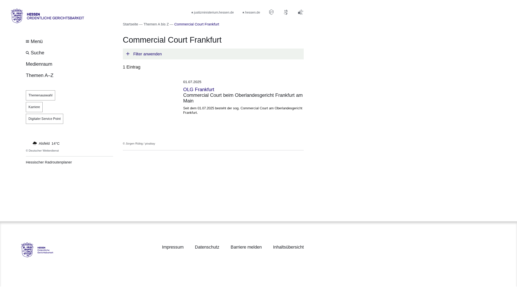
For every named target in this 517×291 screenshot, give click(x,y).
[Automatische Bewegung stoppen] (28, 143)
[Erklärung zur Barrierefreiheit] (300, 12)
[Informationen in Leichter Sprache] (271, 12)
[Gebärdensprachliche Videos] (286, 12)
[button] (213, 54)
